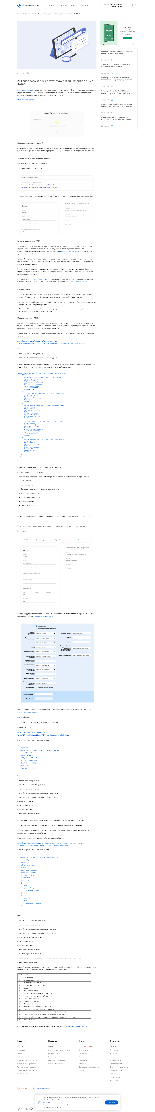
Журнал (20, 1053)
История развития (117, 1064)
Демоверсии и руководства (59, 1050)
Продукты (62, 5)
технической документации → (77, 282)
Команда (113, 1053)
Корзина (24, 1088)
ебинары (21, 1050)
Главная (51, 5)
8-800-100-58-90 (116, 7)
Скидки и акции (85, 1050)
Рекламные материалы (57, 1060)
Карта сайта (114, 1081)
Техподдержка (115, 1060)
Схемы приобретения (87, 1057)
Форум (81, 1070)
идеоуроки (53, 1053)
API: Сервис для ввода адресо (71, 251)
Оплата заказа (84, 1060)
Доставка (82, 1064)
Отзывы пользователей (57, 1064)
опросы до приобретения (89, 1067)
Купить (73, 5)
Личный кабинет (43, 1088)
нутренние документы (119, 1067)
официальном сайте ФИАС (43, 616)
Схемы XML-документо (26, 1064)
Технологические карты (26, 1067)
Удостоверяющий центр (27, 1070)
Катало (51, 1047)
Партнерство (115, 1077)
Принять (111, 1102)
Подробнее (46, 1102)
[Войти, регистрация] (132, 5)
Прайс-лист (83, 1053)
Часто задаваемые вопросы (59, 1057)
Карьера (113, 1074)
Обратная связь (116, 1070)
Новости (20, 1047)
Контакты (113, 1047)
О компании (84, 5)
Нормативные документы (27, 1060)
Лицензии (114, 1057)
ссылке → (87, 517)
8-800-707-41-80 (116, 4)
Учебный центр (23, 1074)
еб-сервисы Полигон (26, 1057)
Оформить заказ (85, 1047)
